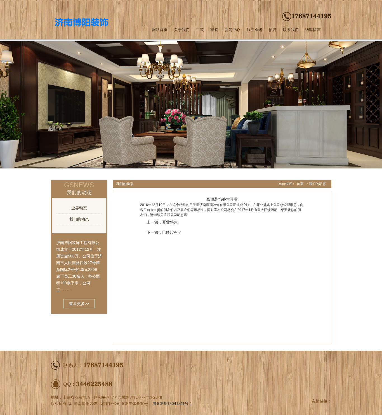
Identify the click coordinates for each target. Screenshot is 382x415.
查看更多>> (79, 303)
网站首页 (160, 29)
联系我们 (291, 29)
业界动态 (79, 208)
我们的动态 (79, 219)
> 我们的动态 (316, 184)
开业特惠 (170, 222)
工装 (200, 29)
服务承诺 (254, 29)
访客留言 (313, 29)
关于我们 (182, 29)
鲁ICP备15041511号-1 (172, 403)
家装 (214, 29)
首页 (300, 184)
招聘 (273, 29)
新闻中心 (232, 29)
